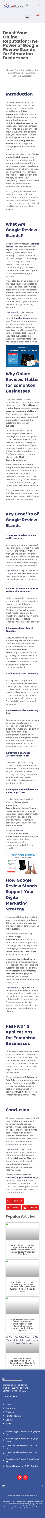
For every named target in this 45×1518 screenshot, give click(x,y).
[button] (27, 17)
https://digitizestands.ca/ (22, 1177)
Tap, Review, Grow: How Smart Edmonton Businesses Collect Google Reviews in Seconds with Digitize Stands (22, 1325)
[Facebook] (19, 1477)
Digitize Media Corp (15, 312)
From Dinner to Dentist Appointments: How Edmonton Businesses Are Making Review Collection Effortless (23, 1249)
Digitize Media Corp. (30, 1495)
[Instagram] (25, 1477)
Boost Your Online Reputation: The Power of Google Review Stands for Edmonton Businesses (23, 1362)
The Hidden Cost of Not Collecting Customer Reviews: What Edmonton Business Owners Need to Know (22, 1286)
